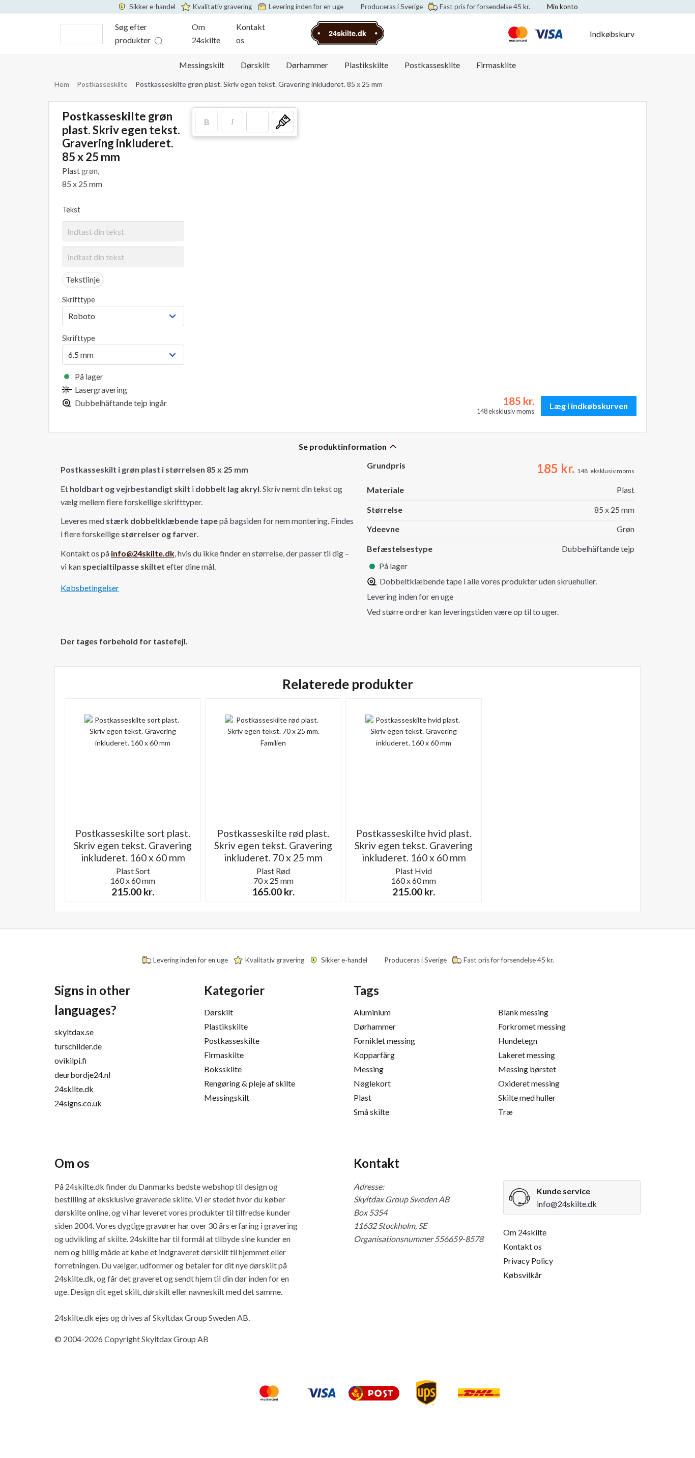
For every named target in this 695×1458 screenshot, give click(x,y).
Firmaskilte (496, 65)
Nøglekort (372, 1083)
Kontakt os (250, 33)
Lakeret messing (526, 1055)
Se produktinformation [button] (343, 446)
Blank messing (523, 1012)
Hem (61, 84)
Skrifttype (78, 299)
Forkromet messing (532, 1026)
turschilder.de (78, 1046)
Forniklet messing (384, 1040)
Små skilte (371, 1111)
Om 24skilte (206, 33)
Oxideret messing (529, 1083)
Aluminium (372, 1012)
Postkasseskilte (432, 65)
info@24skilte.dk (567, 1203)
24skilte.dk (74, 1089)
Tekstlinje (83, 279)
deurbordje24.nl (82, 1074)
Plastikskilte (366, 65)
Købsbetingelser (90, 588)
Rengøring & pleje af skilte (249, 1083)
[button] (257, 122)
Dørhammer (307, 65)
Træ (505, 1111)
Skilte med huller (527, 1097)
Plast (362, 1097)
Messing (369, 1069)
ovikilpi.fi (70, 1060)
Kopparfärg (374, 1055)
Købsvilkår (522, 1275)
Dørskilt (255, 65)
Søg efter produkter (133, 33)
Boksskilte (223, 1069)
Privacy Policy (528, 1260)
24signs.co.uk (78, 1103)
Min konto (562, 7)
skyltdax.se (74, 1032)
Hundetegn (517, 1040)
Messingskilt (201, 65)
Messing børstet (527, 1069)
